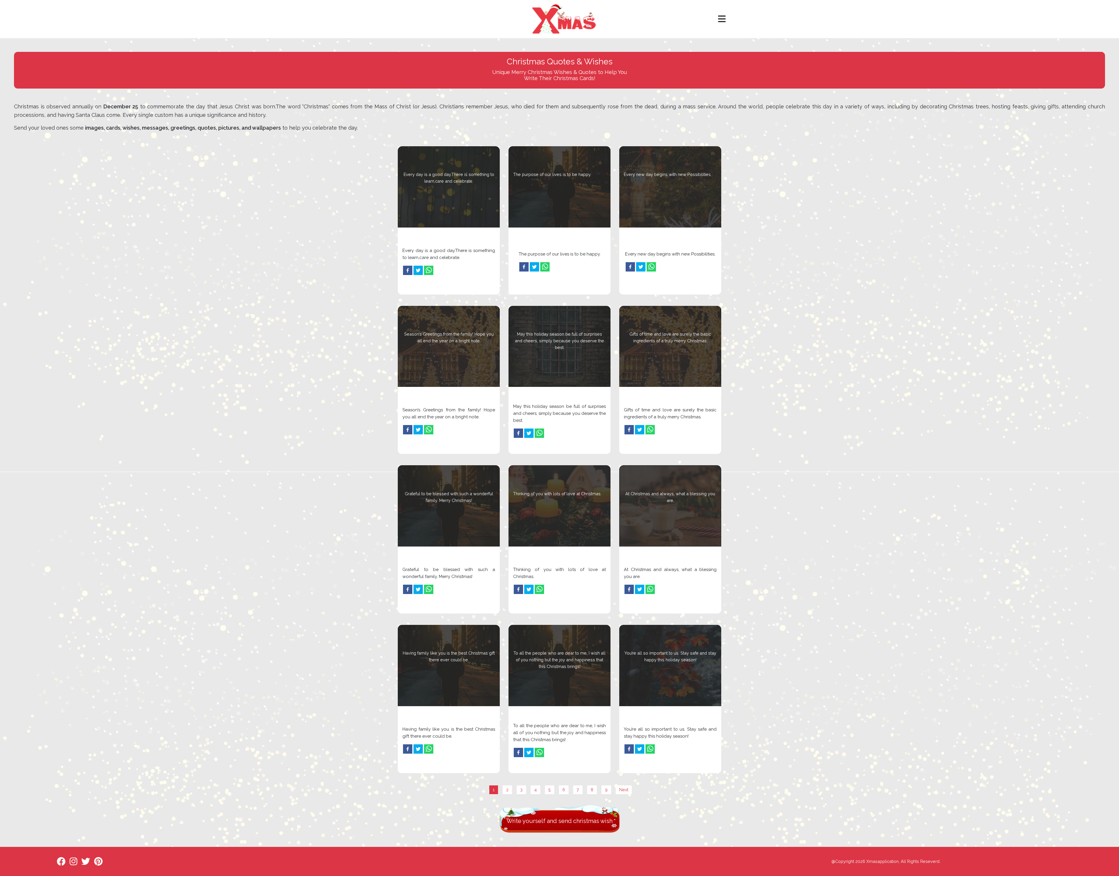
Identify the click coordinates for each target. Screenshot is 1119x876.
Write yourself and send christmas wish (559, 820)
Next (623, 789)
